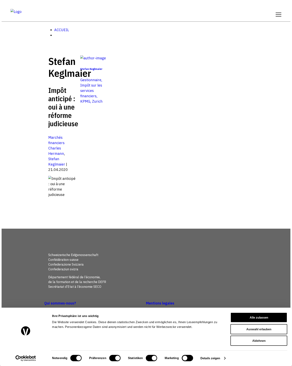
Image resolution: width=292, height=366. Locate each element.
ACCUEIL (61, 30)
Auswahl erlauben (258, 329)
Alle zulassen (259, 317)
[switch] (115, 358)
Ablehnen (259, 340)
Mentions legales (160, 303)
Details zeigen (210, 358)
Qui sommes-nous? (60, 303)
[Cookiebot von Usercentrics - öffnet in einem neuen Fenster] (25, 358)
